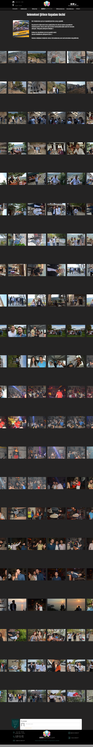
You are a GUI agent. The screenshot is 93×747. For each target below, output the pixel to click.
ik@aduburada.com (57, 38)
